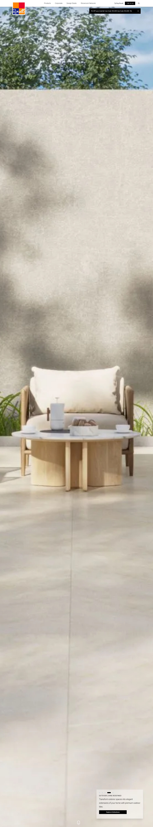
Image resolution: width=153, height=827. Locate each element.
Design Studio (72, 3)
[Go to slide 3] (105, 796)
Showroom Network (88, 3)
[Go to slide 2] (102, 796)
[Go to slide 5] (112, 796)
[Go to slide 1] (99, 796)
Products (47, 3)
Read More (113, 812)
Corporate (58, 3)
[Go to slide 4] (107, 796)
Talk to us (130, 3)
